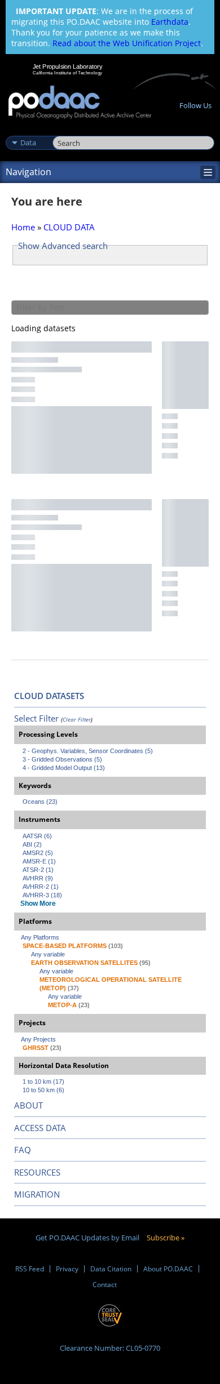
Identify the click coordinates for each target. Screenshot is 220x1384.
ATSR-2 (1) (38, 869)
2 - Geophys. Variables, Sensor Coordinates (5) (88, 750)
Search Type (28, 131)
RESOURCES (37, 1172)
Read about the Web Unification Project (126, 43)
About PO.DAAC (168, 1268)
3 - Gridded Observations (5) (62, 759)
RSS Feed (29, 1268)
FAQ (22, 1149)
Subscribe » (165, 1237)
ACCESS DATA (40, 1127)
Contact (105, 1284)
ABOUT (28, 1105)
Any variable (48, 954)
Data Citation (110, 1268)
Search (65, 131)
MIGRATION (37, 1194)
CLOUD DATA (69, 227)
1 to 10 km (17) (43, 1081)
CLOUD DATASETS (49, 695)
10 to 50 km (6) (43, 1090)
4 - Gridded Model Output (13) (64, 767)
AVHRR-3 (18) (42, 895)
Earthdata (169, 21)
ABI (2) (32, 844)
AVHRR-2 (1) (41, 886)
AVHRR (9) (38, 878)
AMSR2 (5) (38, 852)
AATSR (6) (37, 836)
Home (23, 227)
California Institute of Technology (68, 72)
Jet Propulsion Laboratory (67, 66)
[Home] (80, 103)
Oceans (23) (40, 801)
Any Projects (38, 1039)
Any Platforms (40, 937)
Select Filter (36, 718)
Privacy (67, 1268)
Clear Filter (77, 719)
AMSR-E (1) (39, 861)
